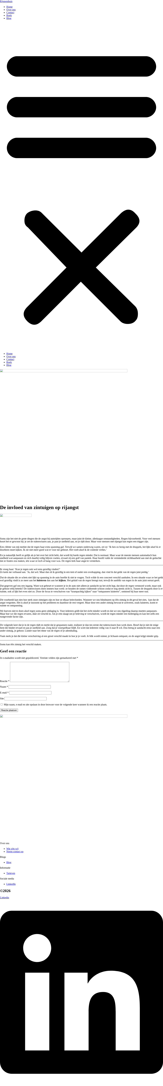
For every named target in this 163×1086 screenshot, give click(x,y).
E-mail (4, 692)
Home (9, 6)
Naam (4, 686)
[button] (81, 186)
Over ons (11, 9)
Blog (8, 18)
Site (2, 698)
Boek (9, 15)
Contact (10, 12)
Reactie (4, 681)
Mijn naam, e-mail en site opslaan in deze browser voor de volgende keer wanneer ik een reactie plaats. (55, 704)
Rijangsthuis (6, 1)
